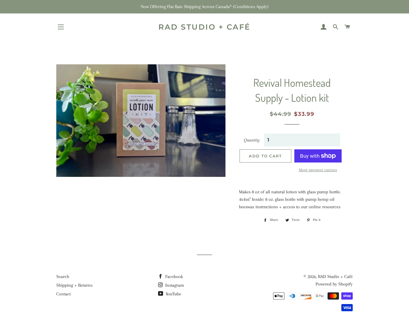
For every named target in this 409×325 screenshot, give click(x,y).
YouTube (172, 294)
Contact (63, 294)
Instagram (174, 285)
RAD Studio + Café (204, 26)
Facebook (173, 276)
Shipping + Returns (74, 285)
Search (62, 276)
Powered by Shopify (334, 284)
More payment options (318, 170)
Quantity (252, 140)
